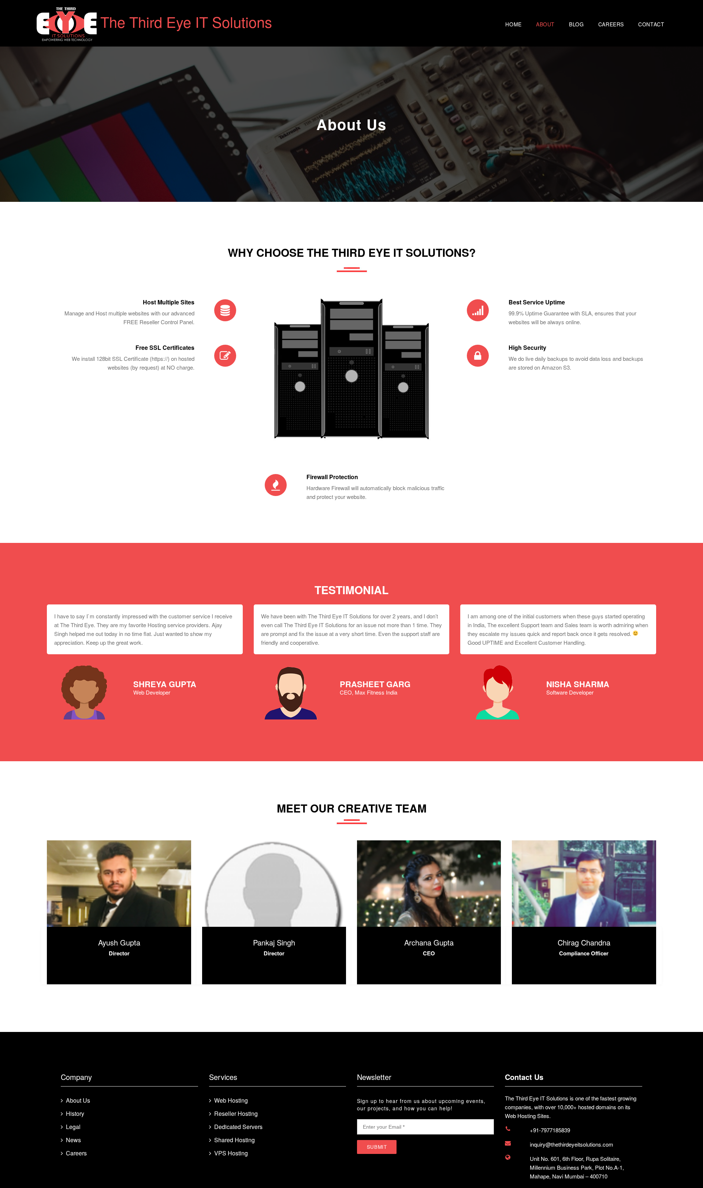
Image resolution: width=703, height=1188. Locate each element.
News (73, 1140)
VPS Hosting (231, 1153)
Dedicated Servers (238, 1127)
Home (513, 24)
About (545, 24)
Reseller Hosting (236, 1114)
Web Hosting (231, 1100)
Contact (651, 24)
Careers (611, 24)
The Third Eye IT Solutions (186, 21)
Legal (73, 1127)
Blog (576, 24)
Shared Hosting (234, 1140)
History (75, 1114)
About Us (78, 1100)
